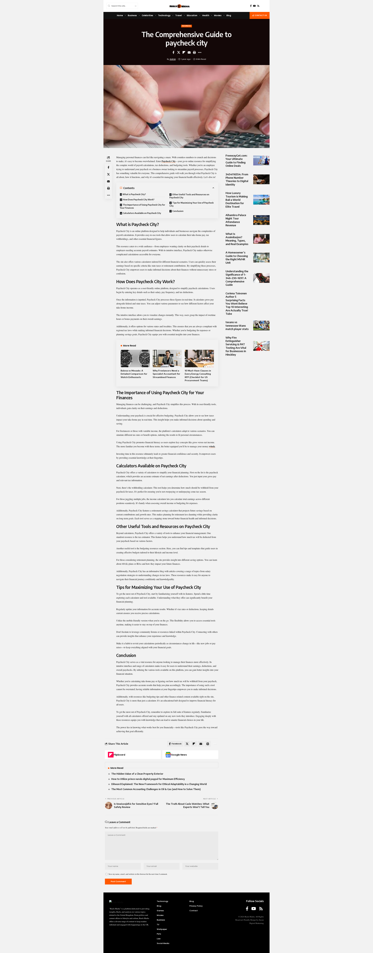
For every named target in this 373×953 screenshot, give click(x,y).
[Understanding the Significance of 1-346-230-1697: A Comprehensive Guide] (261, 278)
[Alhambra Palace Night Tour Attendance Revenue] (261, 220)
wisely (212, 446)
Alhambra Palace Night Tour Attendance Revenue (236, 220)
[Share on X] (179, 52)
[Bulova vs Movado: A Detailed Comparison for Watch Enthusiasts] (135, 358)
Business (186, 26)
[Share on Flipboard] (184, 52)
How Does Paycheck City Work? (138, 199)
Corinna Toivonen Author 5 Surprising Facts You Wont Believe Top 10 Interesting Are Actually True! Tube (237, 303)
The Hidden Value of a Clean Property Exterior (137, 773)
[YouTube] (254, 6)
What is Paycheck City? (134, 194)
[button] (194, 52)
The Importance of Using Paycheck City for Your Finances (142, 206)
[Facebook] (250, 6)
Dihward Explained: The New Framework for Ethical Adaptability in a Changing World (159, 784)
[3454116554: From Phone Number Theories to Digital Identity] (261, 179)
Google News (179, 754)
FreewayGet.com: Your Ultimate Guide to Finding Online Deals (236, 160)
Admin (173, 59)
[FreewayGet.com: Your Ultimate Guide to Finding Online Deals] (261, 160)
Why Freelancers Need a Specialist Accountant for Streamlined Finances (166, 373)
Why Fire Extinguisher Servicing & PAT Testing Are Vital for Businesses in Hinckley (236, 346)
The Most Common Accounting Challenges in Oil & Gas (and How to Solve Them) (156, 789)
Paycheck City (169, 161)
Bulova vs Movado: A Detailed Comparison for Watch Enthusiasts (134, 373)
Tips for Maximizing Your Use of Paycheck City (191, 204)
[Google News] (168, 755)
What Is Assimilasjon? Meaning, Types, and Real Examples (237, 239)
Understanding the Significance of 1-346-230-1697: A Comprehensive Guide (237, 277)
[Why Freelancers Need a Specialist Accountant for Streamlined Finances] (167, 358)
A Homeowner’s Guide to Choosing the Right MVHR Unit (237, 257)
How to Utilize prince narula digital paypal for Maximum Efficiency (148, 779)
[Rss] (258, 6)
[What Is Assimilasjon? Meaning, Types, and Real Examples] (261, 239)
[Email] (189, 52)
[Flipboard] (111, 755)
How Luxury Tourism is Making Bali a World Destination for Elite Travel (237, 199)
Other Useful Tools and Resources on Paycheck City (189, 196)
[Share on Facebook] (173, 52)
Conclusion (177, 211)
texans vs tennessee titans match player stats (237, 326)
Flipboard (119, 754)
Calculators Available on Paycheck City (142, 213)
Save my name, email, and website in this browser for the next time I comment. (138, 874)
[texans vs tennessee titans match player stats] (261, 325)
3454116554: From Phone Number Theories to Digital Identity (237, 179)
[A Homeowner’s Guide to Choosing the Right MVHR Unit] (261, 257)
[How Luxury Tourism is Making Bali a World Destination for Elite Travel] (261, 200)
